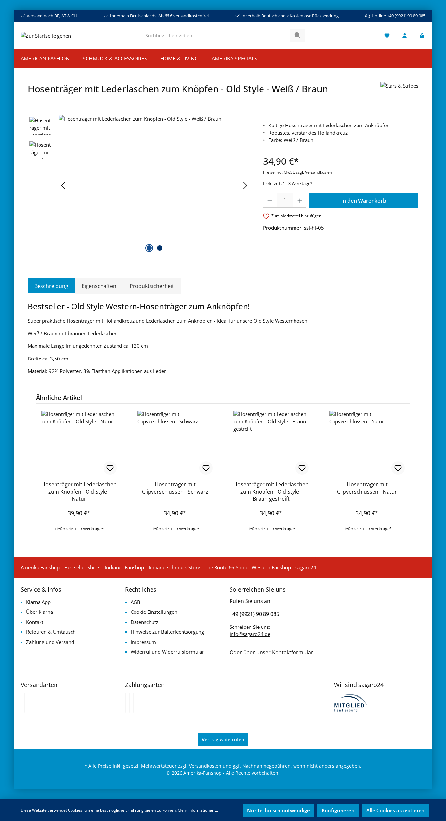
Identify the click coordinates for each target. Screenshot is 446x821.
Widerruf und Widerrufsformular (167, 651)
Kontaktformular (292, 652)
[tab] (51, 286)
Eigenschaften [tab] (99, 286)
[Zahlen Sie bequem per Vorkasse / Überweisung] (129, 703)
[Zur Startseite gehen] (46, 35)
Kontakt (34, 622)
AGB (135, 602)
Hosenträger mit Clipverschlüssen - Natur (367, 488)
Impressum (143, 642)
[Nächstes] (245, 185)
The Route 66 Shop (226, 567)
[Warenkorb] (420, 35)
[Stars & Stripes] (399, 92)
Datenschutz (144, 622)
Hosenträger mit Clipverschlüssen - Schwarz (175, 488)
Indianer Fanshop (124, 567)
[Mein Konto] (404, 35)
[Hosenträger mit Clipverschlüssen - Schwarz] (175, 443)
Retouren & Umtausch (51, 631)
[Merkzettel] (387, 35)
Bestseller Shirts (82, 567)
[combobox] (216, 35)
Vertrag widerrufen (223, 739)
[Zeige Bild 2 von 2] (159, 248)
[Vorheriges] (64, 185)
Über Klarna (39, 612)
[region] (139, 185)
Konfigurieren (338, 810)
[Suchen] (297, 35)
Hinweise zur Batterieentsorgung (167, 631)
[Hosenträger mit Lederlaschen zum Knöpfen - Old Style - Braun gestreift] (271, 443)
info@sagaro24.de (250, 634)
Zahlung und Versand (50, 642)
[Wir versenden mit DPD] (24, 703)
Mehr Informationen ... (198, 810)
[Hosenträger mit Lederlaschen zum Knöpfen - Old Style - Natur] (79, 443)
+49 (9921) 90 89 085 (254, 614)
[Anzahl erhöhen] (300, 200)
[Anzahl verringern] (270, 200)
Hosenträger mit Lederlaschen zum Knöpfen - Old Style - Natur (79, 491)
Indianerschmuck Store (174, 567)
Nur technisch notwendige (278, 810)
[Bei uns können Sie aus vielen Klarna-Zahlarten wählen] (125, 703)
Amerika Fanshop (40, 567)
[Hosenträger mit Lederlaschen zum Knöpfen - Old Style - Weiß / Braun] (154, 185)
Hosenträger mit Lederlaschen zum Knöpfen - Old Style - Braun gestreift (271, 491)
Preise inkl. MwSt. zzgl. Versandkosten (297, 172)
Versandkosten (205, 766)
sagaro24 (305, 567)
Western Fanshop (271, 567)
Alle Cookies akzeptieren (395, 810)
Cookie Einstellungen (154, 612)
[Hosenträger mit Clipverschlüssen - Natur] (367, 443)
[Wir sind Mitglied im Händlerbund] (350, 702)
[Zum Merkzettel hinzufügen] (110, 468)
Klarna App (38, 602)
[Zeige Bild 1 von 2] (149, 248)
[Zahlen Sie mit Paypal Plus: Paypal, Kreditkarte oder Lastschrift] (133, 703)
